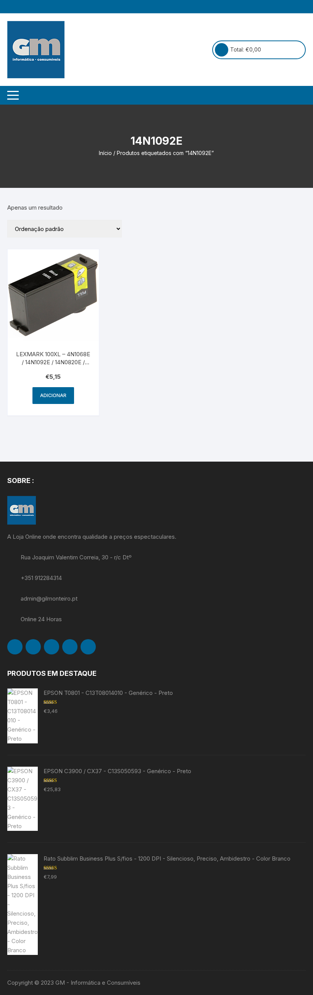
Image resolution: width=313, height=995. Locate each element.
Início (105, 153)
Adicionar (53, 395)
